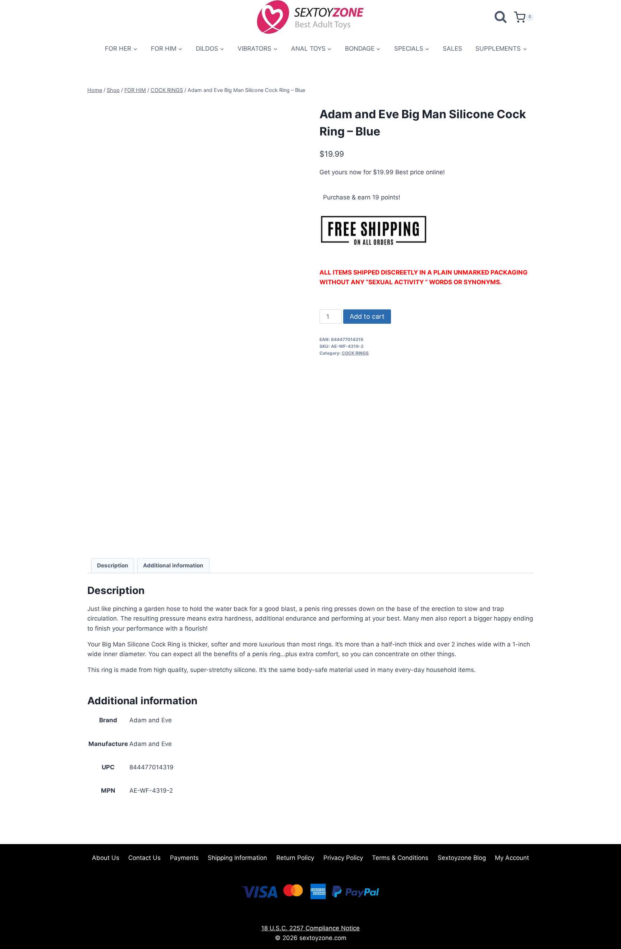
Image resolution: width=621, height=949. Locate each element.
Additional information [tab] (173, 565)
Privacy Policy (343, 857)
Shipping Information (237, 857)
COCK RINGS (355, 353)
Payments (184, 857)
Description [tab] (112, 565)
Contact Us (144, 857)
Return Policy (295, 857)
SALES (452, 48)
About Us (105, 857)
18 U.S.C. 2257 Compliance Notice (310, 928)
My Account (512, 857)
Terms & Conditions (400, 857)
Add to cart (367, 316)
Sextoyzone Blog (462, 857)
